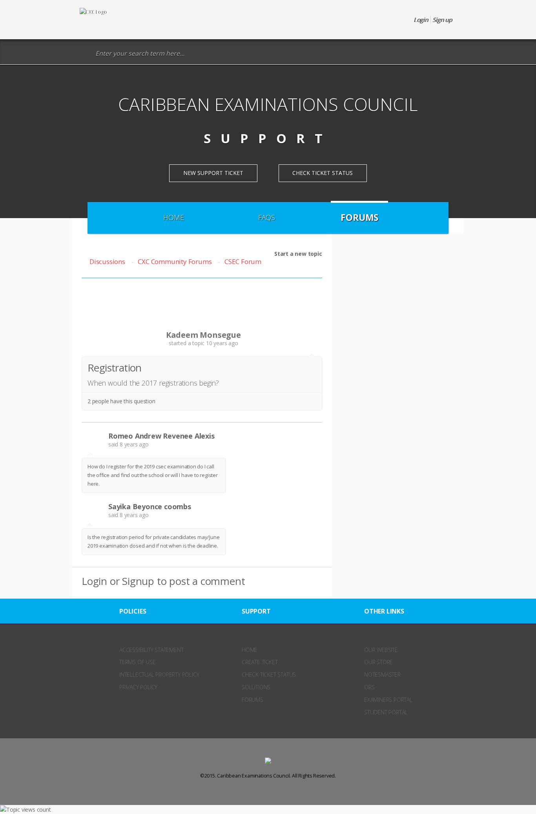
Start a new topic (298, 253)
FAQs (266, 217)
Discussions (107, 261)
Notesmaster (382, 674)
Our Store (378, 662)
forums (252, 699)
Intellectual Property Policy (159, 674)
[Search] (85, 53)
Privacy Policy (138, 687)
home (249, 650)
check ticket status (269, 674)
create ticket (259, 662)
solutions (256, 687)
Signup (138, 581)
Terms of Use (137, 662)
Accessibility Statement (151, 650)
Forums (359, 217)
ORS (369, 687)
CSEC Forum (242, 261)
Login (94, 581)
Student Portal (385, 712)
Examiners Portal (388, 699)
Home (173, 217)
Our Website (381, 650)
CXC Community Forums (174, 261)
